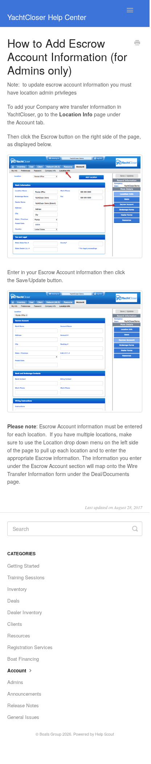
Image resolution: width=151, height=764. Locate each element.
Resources (18, 635)
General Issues (23, 716)
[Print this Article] (137, 43)
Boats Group (50, 734)
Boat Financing (23, 658)
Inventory (17, 588)
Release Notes (23, 705)
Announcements (24, 693)
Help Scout (104, 734)
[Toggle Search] (135, 528)
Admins (15, 682)
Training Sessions (26, 577)
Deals (13, 600)
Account (17, 670)
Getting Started (23, 565)
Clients (14, 623)
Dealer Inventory (24, 612)
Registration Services (30, 647)
